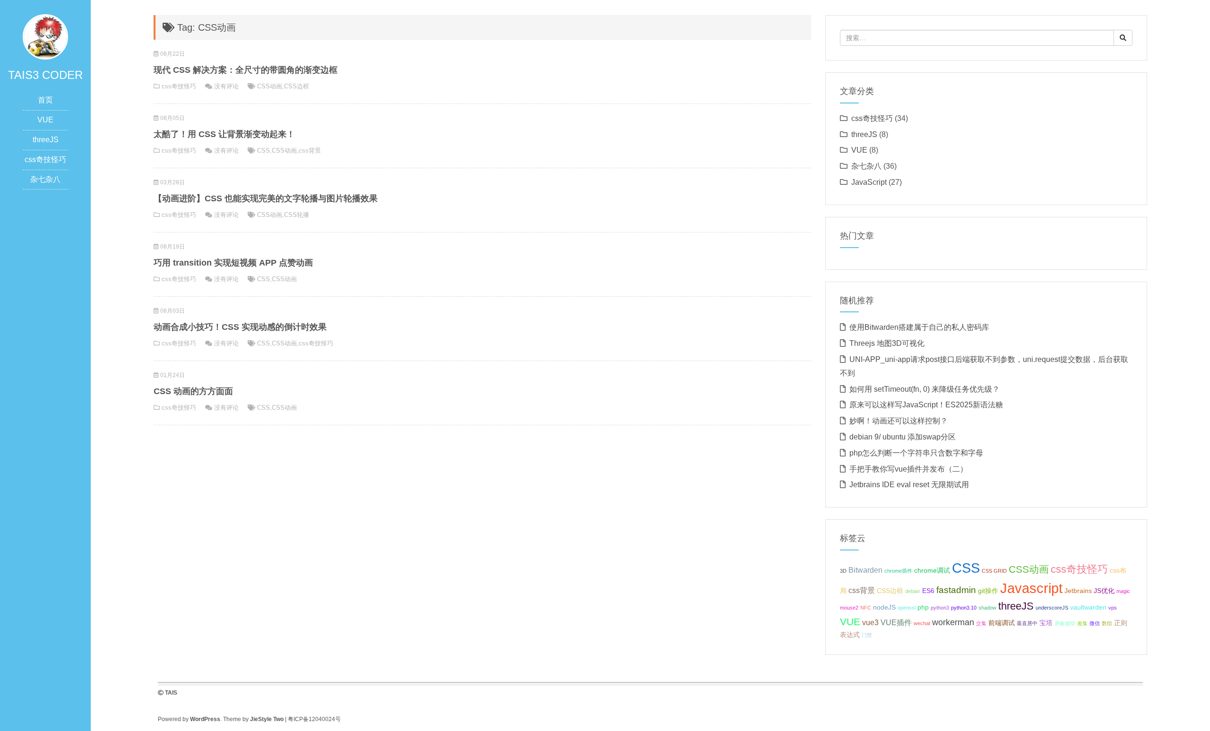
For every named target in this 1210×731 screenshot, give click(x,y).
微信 (1094, 623)
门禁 (867, 635)
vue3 (870, 622)
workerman (953, 622)
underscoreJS (1052, 608)
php (923, 607)
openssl (907, 608)
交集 (981, 623)
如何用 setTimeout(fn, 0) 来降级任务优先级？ (924, 389)
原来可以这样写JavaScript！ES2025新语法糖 (926, 405)
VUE (45, 120)
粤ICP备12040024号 (314, 719)
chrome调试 (932, 570)
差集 (1082, 623)
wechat (922, 623)
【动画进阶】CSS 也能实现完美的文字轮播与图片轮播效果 (266, 198)
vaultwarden (1088, 607)
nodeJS (884, 607)
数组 (1107, 623)
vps (1112, 608)
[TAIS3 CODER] (45, 36)
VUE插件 (896, 622)
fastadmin (956, 590)
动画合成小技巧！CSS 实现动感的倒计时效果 (240, 327)
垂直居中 (1027, 623)
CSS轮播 (296, 214)
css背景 (310, 150)
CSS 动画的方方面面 (193, 391)
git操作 (988, 590)
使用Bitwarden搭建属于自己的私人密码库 (919, 327)
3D (843, 571)
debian (912, 591)
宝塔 (1046, 623)
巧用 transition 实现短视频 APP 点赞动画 (233, 262)
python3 (940, 608)
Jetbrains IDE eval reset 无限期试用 (909, 485)
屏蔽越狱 (1064, 623)
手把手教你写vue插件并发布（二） (908, 469)
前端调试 (1001, 623)
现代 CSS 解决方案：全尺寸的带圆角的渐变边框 (245, 70)
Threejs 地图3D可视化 (887, 343)
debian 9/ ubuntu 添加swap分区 (902, 437)
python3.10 (964, 608)
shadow (987, 608)
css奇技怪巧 (45, 159)
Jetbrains (1078, 590)
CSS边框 (296, 86)
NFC (865, 608)
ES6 (928, 590)
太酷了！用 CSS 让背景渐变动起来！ (224, 134)
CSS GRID (994, 571)
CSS (263, 150)
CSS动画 (269, 86)
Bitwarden (865, 570)
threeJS (46, 140)
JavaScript (869, 182)
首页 (45, 100)
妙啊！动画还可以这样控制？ (898, 421)
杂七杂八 (45, 179)
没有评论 (226, 86)
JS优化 (1104, 590)
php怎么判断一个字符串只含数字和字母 (916, 453)
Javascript (1031, 588)
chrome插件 (898, 571)
